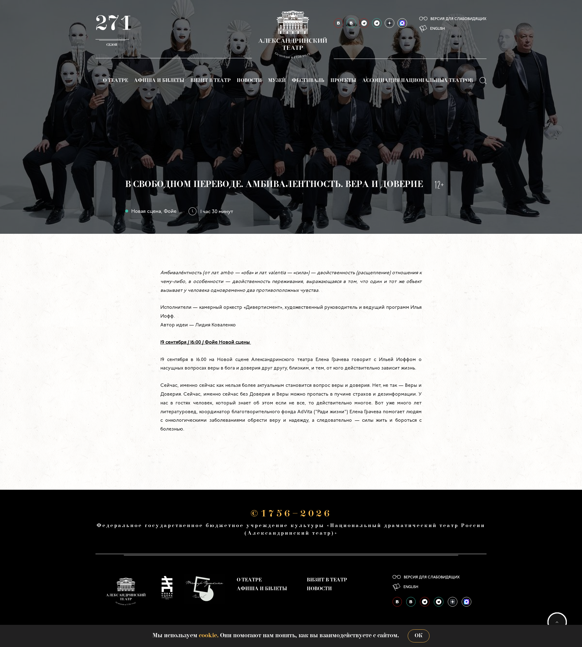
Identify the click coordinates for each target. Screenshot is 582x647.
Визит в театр (210, 80)
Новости (249, 80)
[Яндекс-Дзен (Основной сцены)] (389, 23)
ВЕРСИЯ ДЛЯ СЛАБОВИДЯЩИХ (458, 19)
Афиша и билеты (159, 80)
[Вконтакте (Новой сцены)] (351, 23)
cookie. (209, 635)
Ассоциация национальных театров (417, 80)
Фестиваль (308, 80)
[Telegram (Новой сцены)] (377, 23)
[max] (402, 23)
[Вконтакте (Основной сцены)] (338, 23)
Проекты (343, 80)
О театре (115, 80)
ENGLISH (437, 29)
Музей (277, 80)
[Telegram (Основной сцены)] (364, 23)
